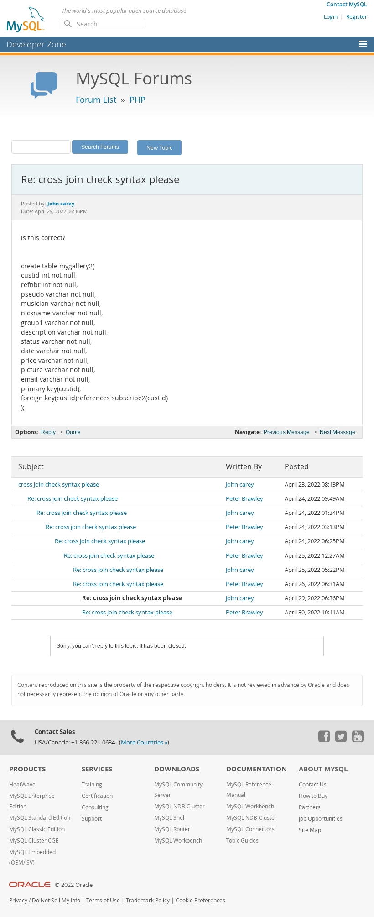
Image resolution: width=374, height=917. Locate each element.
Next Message (337, 432)
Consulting (95, 807)
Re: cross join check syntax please (72, 499)
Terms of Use (103, 900)
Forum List (96, 99)
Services (97, 769)
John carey (240, 484)
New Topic (159, 147)
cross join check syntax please (58, 484)
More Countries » (144, 742)
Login (331, 16)
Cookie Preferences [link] (200, 900)
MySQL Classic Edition (37, 829)
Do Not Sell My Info (56, 900)
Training (92, 784)
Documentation (256, 769)
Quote (73, 432)
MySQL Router (172, 829)
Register (356, 16)
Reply (48, 432)
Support (92, 818)
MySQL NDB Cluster (179, 806)
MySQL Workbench (178, 840)
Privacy (18, 900)
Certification (97, 795)
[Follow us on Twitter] (340, 739)
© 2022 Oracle (74, 885)
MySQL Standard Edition (39, 817)
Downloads (176, 769)
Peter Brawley (244, 499)
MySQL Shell (170, 817)
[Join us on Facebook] (324, 739)
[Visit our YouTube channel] (357, 739)
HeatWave (22, 784)
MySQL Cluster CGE (34, 840)
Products (27, 769)
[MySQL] (26, 19)
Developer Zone (36, 44)
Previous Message (287, 432)
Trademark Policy (148, 900)
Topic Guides (242, 840)
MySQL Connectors (250, 829)
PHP (137, 99)
